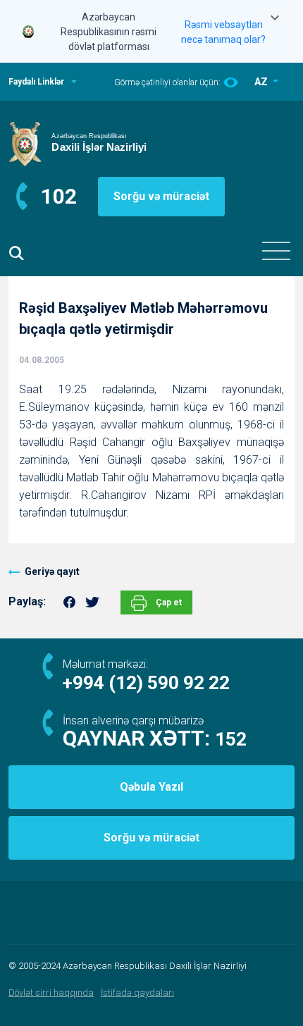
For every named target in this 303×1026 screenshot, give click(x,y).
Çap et (168, 602)
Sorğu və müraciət (161, 196)
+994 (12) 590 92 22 (146, 682)
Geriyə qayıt (52, 571)
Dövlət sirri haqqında (51, 992)
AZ (262, 81)
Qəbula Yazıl (151, 786)
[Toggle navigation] (276, 251)
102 (59, 196)
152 (231, 739)
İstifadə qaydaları (137, 992)
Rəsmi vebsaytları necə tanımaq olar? (223, 32)
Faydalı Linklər (36, 82)
